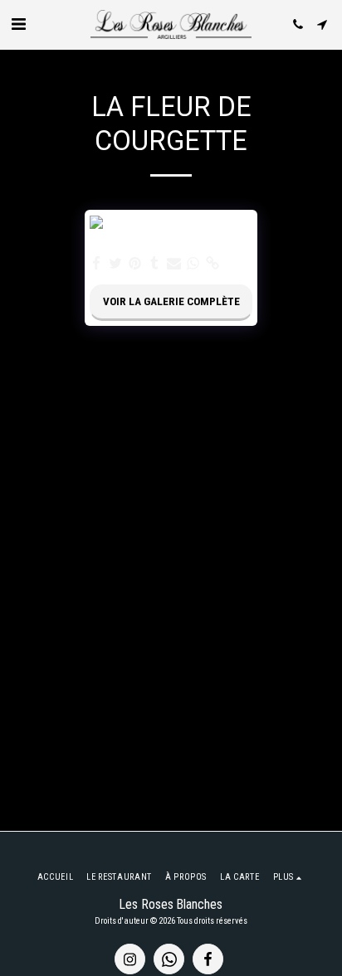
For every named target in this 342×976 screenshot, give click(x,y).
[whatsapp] (193, 264)
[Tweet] (116, 264)
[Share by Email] (174, 264)
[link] (212, 264)
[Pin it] (135, 264)
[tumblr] (155, 264)
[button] (18, 24)
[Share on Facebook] (97, 264)
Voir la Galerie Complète (171, 301)
